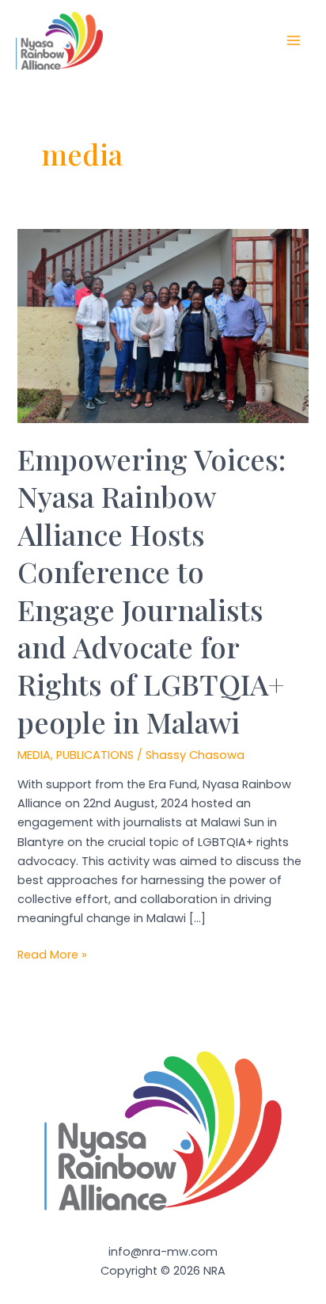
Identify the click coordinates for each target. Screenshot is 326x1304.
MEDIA (34, 755)
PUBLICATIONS (95, 755)
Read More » (52, 955)
